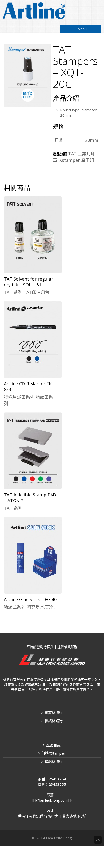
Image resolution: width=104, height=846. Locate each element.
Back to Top (98, 840)
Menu (82, 29)
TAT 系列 (13, 508)
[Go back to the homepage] (34, 10)
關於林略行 (54, 712)
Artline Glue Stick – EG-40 (30, 599)
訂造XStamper (53, 753)
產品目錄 (53, 745)
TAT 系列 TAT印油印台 (26, 292)
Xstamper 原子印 (76, 160)
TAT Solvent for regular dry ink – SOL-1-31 (28, 282)
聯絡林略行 (54, 720)
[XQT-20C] (27, 105)
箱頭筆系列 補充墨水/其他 (29, 607)
